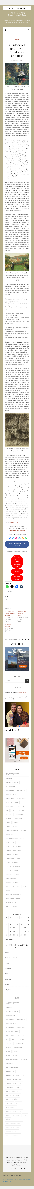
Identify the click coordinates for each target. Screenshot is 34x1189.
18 (10, 931)
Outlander (10, 842)
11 (10, 928)
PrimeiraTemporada (13, 850)
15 (25, 928)
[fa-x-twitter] (12, 8)
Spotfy (7, 984)
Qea (18, 858)
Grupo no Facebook (11, 958)
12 (14, 928)
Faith (14, 810)
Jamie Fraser (20, 814)
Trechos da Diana (13, 906)
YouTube (7, 974)
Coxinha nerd (11, 794)
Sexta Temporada (12, 886)
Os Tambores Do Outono (15, 838)
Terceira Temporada (14, 894)
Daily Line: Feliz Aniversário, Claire (21, 613)
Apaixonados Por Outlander (12, 774)
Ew (7, 810)
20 (18, 931)
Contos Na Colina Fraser (15, 790)
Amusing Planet (14, 522)
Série (17, 39)
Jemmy (8, 818)
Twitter (7, 963)
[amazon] (18, 8)
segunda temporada (13, 882)
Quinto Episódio (12, 870)
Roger (18, 874)
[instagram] (15, 8)
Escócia (21, 806)
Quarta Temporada (13, 862)
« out (6, 939)
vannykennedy (12, 639)
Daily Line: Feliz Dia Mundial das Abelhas (10, 613)
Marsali (24, 830)
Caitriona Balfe (12, 782)
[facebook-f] (9, 8)
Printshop (10, 858)
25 (10, 935)
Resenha (9, 874)
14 (21, 928)
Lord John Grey (12, 830)
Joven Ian (18, 818)
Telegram (8, 990)
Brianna (9, 778)
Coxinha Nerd (17, 578)
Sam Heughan (11, 878)
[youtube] (21, 8)
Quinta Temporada (13, 866)
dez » (11, 939)
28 (21, 935)
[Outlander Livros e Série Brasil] (17, 14)
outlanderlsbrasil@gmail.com (17, 530)
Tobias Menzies (12, 902)
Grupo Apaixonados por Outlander (17, 544)
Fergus (8, 814)
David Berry (21, 798)
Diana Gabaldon (12, 802)
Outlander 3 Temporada (15, 846)
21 (21, 931)
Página (7, 952)
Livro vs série (11, 826)
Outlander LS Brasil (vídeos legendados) (17, 561)
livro (8, 822)
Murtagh (9, 834)
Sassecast (17, 571)
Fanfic (21, 810)
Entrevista (10, 806)
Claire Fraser (11, 786)
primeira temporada (13, 854)
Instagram (8, 968)
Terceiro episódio (13, 898)
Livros (16, 822)
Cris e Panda (22, 692)
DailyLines (10, 798)
